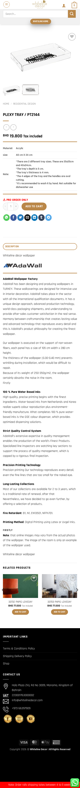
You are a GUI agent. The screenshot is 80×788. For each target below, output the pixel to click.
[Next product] (6, 127)
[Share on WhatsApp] (6, 217)
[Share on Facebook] (13, 217)
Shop (6, 664)
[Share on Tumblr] (41, 217)
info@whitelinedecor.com (27, 700)
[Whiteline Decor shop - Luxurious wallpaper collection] (39, 4)
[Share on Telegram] (48, 217)
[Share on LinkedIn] (34, 217)
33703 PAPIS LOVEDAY (59, 602)
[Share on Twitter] (20, 217)
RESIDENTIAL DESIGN (24, 104)
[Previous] (3, 598)
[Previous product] (13, 127)
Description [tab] (12, 246)
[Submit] (72, 14)
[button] (6, 4)
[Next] (77, 598)
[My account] (64, 5)
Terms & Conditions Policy (19, 649)
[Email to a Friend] (27, 217)
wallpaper (17, 540)
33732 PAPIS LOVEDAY (20, 602)
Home (6, 104)
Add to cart (34, 206)
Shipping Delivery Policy (17, 656)
